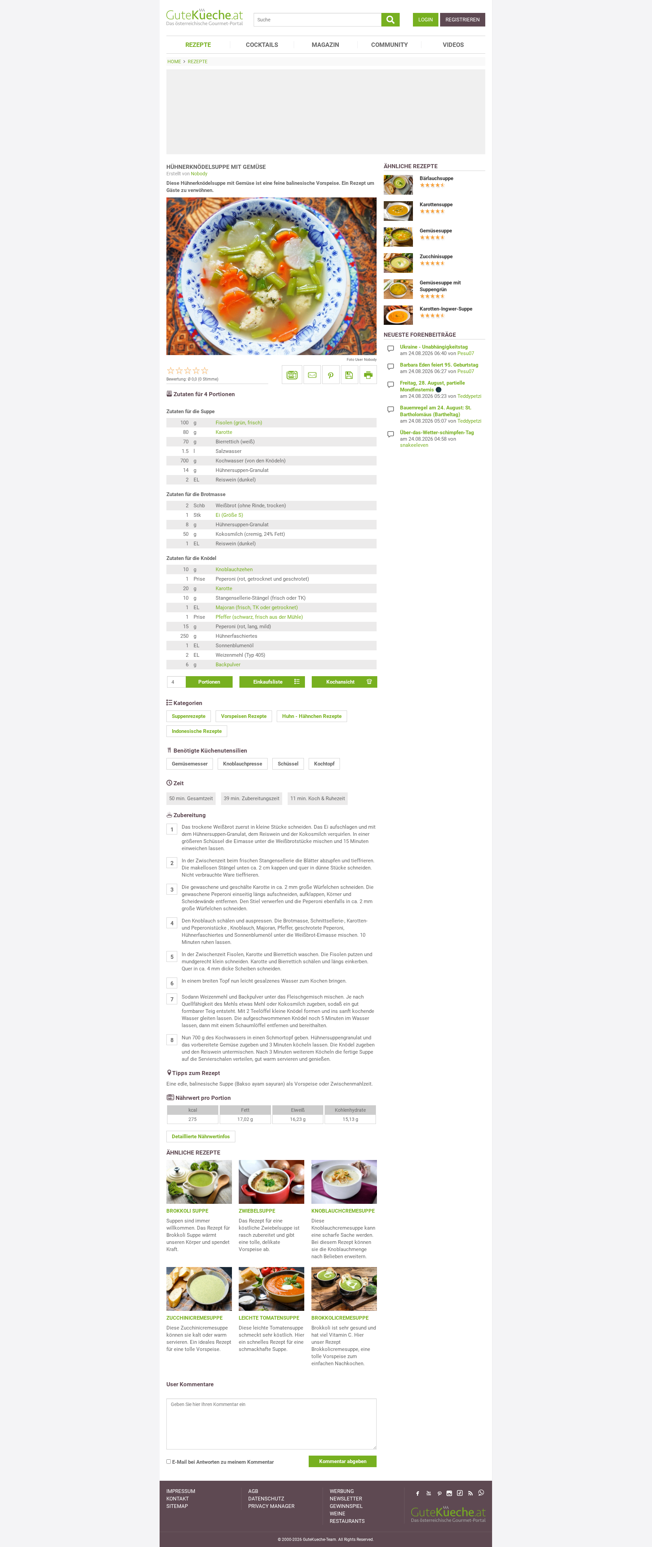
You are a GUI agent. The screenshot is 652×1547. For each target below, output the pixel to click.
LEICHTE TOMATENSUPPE (269, 1318)
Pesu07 (465, 353)
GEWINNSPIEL (346, 1506)
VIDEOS (453, 44)
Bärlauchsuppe (436, 178)
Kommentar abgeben (342, 1461)
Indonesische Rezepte (197, 731)
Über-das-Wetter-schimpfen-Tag (437, 432)
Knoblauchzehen (234, 569)
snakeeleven (414, 445)
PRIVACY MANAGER (271, 1506)
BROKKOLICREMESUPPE (339, 1318)
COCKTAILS (262, 44)
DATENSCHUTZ (266, 1499)
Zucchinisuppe (436, 256)
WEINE (337, 1514)
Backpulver (228, 665)
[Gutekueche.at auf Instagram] (449, 1493)
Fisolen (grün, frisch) (239, 423)
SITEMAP (177, 1506)
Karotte (224, 432)
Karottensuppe (436, 204)
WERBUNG (342, 1491)
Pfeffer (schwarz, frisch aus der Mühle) (259, 617)
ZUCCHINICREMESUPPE (194, 1318)
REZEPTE (198, 44)
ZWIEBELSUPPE (257, 1211)
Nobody (199, 173)
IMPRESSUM (180, 1491)
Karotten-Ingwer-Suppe (446, 309)
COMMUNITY (389, 44)
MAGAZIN (325, 44)
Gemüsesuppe (436, 231)
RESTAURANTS (347, 1521)
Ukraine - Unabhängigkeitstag (434, 347)
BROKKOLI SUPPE (187, 1211)
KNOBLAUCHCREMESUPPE (343, 1211)
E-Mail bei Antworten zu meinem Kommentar (222, 1462)
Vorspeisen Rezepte (244, 716)
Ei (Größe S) (229, 515)
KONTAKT (177, 1499)
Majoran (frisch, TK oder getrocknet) (257, 607)
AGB (253, 1491)
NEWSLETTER (346, 1499)
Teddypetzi (469, 396)
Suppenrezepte (188, 716)
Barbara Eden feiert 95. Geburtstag (439, 365)
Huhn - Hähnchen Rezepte (312, 716)
